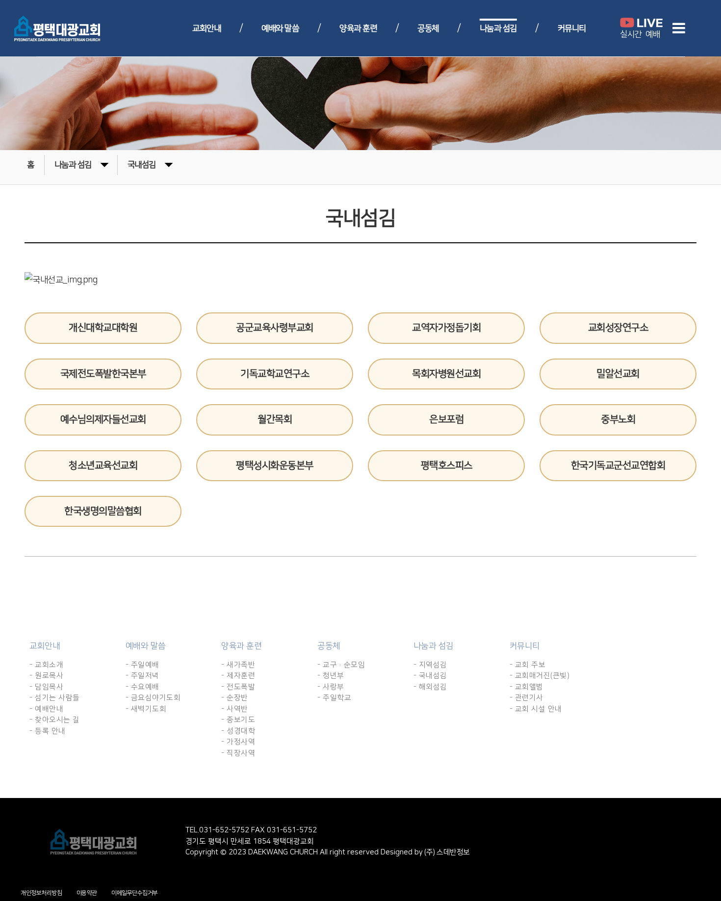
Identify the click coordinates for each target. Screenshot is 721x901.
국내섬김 (142, 164)
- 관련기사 (526, 698)
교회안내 (206, 28)
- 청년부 (330, 675)
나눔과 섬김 (498, 28)
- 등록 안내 (47, 731)
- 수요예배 (142, 687)
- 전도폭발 (238, 687)
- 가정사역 (238, 742)
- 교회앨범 (526, 687)
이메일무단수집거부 (134, 893)
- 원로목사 (46, 675)
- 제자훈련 (238, 675)
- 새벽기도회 (146, 709)
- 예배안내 (46, 709)
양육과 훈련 (358, 28)
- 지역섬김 (430, 665)
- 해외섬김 (430, 687)
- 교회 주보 (528, 665)
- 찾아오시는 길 (54, 720)
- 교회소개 (46, 665)
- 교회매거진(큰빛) (540, 675)
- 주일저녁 (142, 675)
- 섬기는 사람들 (54, 698)
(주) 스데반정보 (446, 852)
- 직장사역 (238, 753)
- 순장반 (234, 698)
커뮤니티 (572, 28)
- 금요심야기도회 (153, 698)
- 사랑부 (330, 687)
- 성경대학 (238, 731)
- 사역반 (234, 709)
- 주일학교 (334, 698)
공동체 (428, 28)
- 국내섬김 (430, 675)
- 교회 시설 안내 (536, 709)
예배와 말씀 (280, 28)
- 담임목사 (46, 687)
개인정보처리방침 (41, 893)
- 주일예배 (142, 665)
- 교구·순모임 (341, 665)
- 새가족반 (238, 665)
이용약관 (87, 893)
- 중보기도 (238, 720)
